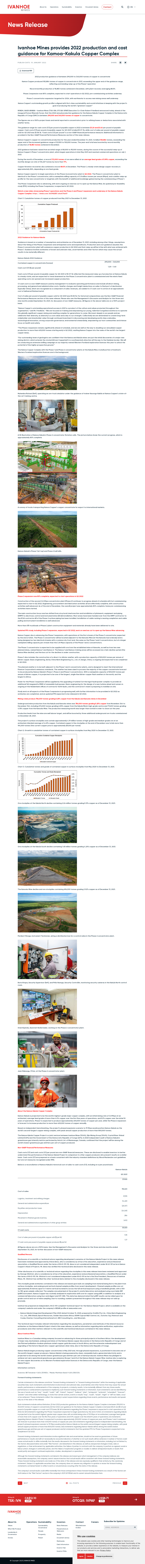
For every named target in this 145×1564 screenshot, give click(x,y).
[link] (105, 1550)
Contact (107, 7)
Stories (10, 1538)
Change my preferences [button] (104, 1556)
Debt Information (63, 1544)
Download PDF (26, 71)
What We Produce (14, 1529)
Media (59, 1534)
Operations (54, 7)
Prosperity (42, 1534)
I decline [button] (90, 1556)
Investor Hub (61, 1548)
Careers (95, 1522)
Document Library (92, 7)
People (40, 1531)
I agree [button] (81, 1556)
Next (26, 1483)
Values (10, 1525)
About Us (43, 7)
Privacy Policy (105, 1550)
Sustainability (67, 7)
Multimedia (61, 1541)
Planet (40, 1538)
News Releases (62, 1525)
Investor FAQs (62, 1551)
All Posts (74, 1483)
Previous (117, 1483)
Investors (78, 7)
